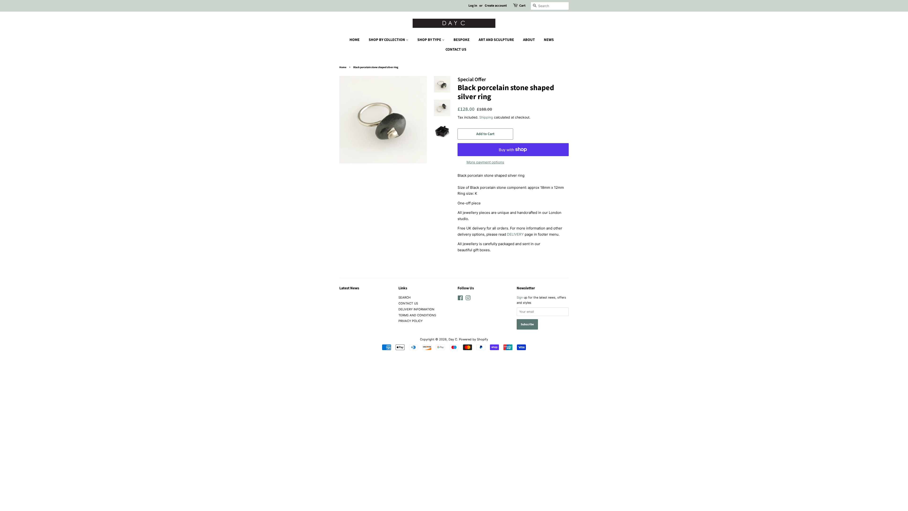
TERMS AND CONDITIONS (417, 315)
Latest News (349, 288)
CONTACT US (455, 49)
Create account (496, 5)
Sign (520, 297)
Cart (522, 5)
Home (342, 67)
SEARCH (404, 297)
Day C (453, 339)
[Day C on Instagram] (468, 299)
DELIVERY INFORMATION (416, 309)
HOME (354, 39)
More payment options (485, 162)
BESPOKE (462, 39)
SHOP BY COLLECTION (387, 39)
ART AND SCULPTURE (496, 39)
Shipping (486, 117)
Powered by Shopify (473, 339)
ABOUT (529, 39)
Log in (472, 5)
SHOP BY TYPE (429, 39)
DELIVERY (515, 234)
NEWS (549, 39)
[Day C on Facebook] (460, 299)
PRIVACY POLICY (410, 321)
